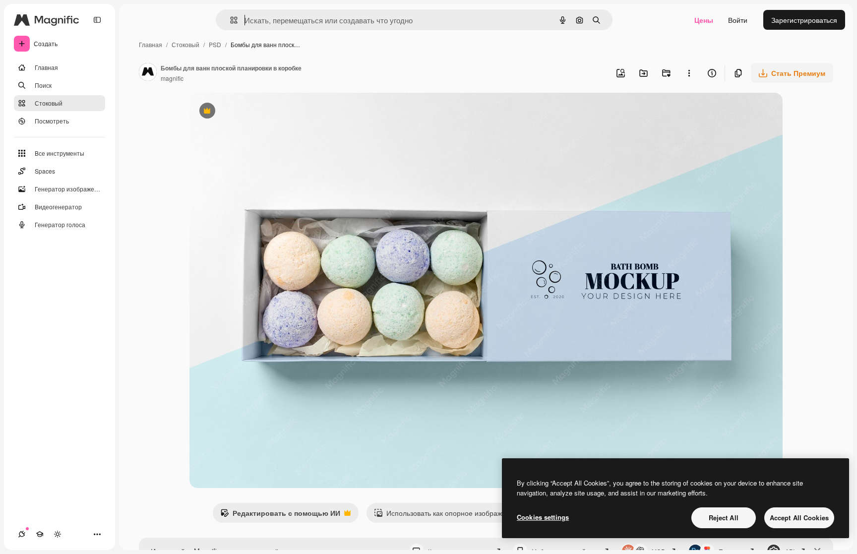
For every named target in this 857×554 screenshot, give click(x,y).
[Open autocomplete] (230, 20)
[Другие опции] (689, 73)
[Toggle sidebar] (97, 20)
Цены (703, 20)
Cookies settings (543, 517)
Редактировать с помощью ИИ (280, 515)
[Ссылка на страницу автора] (148, 73)
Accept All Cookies (799, 517)
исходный (256, 112)
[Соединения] (22, 534)
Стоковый (185, 44)
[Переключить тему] (57, 534)
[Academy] (40, 534)
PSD (215, 44)
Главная (150, 44)
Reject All (723, 517)
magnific (172, 78)
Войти (737, 20)
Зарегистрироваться (804, 20)
